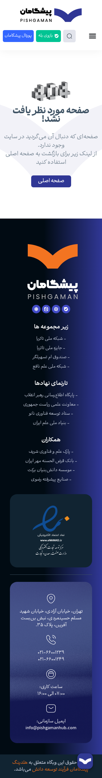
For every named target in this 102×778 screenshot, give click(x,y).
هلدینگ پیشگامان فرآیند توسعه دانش (50, 766)
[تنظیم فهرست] (92, 36)
